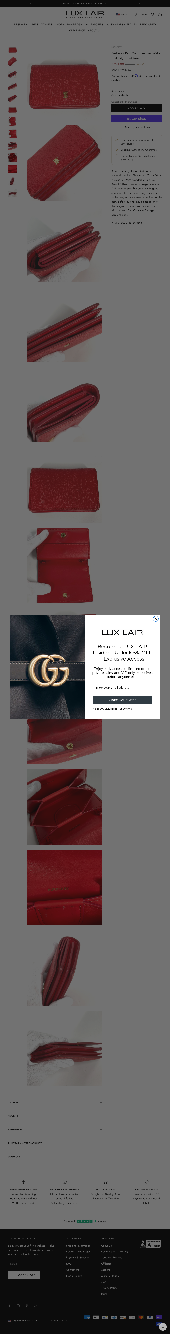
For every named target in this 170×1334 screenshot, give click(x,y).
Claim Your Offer (122, 700)
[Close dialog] (155, 618)
